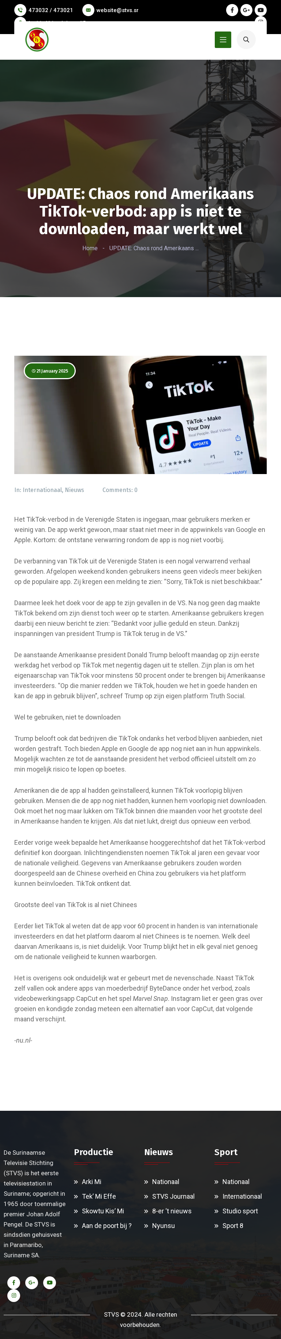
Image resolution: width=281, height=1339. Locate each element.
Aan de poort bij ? (107, 1225)
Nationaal (165, 1182)
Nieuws (74, 490)
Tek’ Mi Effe (99, 1196)
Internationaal (42, 490)
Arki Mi (91, 1182)
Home (90, 248)
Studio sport (240, 1211)
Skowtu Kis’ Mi (103, 1211)
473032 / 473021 (51, 10)
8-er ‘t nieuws (172, 1211)
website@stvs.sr (118, 10)
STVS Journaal (173, 1196)
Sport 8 (232, 1225)
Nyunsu (163, 1225)
